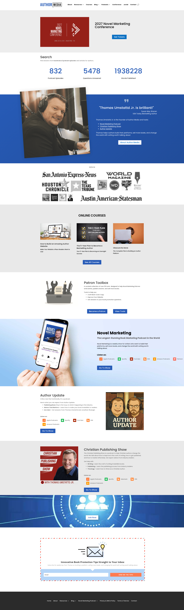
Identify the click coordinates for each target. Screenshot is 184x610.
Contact (133, 5)
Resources (78, 5)
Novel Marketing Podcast (110, 124)
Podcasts (104, 5)
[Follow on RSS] (144, 359)
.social (125, 5)
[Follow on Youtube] (131, 359)
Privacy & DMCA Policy (107, 600)
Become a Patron (97, 311)
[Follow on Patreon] (174, 359)
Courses (89, 5)
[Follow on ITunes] (100, 359)
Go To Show (104, 368)
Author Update (106, 129)
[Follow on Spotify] (119, 359)
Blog (95, 5)
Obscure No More (120, 248)
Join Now (92, 517)
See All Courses (92, 262)
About (70, 5)
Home (49, 600)
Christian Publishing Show (110, 126)
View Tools (120, 311)
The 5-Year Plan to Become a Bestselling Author (89, 247)
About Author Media (129, 142)
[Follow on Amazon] (154, 359)
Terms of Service (123, 600)
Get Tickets (119, 37)
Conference (116, 5)
